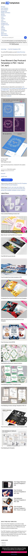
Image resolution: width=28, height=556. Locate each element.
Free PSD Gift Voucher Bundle (8, 256)
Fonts (2, 17)
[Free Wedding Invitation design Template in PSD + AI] (14, 395)
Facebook (3, 15)
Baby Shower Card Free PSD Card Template (11, 235)
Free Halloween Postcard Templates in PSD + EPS (20, 500)
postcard (15, 188)
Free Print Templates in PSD (14, 49)
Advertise (4, 545)
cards (15, 187)
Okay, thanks (14, 552)
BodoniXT (3, 173)
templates (14, 190)
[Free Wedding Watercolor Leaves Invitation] (14, 353)
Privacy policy (14, 554)
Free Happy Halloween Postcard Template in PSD (20, 483)
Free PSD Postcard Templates (11, 185)
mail (23, 187)
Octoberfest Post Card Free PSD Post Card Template (14, 298)
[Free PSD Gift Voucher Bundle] (14, 246)
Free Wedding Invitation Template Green (11, 384)
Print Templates (4, 9)
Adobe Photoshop (21, 52)
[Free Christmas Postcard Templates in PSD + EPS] (7, 493)
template (9, 190)
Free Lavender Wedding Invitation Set (10, 213)
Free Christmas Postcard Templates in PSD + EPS (20, 491)
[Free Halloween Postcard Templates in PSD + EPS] (7, 501)
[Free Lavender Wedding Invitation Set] (14, 203)
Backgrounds (4, 11)
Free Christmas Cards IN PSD (8, 342)
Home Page (3, 49)
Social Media (4, 30)
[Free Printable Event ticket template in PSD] (14, 267)
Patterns (3, 27)
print (24, 188)
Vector (2, 32)
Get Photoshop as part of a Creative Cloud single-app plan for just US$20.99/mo (14, 88)
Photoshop (12, 42)
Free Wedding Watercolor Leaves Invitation (11, 363)
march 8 (3, 188)
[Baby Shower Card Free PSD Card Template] (14, 224)
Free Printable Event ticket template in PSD (11, 277)
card (12, 187)
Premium (3, 29)
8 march (9, 187)
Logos (2, 26)
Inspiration (3, 21)
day (17, 187)
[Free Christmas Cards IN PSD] (14, 332)
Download (7, 180)
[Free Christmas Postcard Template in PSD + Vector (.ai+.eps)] (7, 509)
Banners (3, 14)
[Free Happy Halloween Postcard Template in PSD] (7, 484)
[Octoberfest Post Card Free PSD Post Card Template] (14, 288)
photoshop (7, 188)
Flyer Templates (4, 8)
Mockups (3, 6)
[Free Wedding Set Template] (14, 438)
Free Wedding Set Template (7, 448)
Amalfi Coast (4, 176)
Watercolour (4, 33)
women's (23, 190)
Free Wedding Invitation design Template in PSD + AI (13, 405)
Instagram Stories (5, 24)
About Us (4, 542)
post (12, 188)
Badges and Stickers (5, 12)
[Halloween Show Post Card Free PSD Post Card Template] (14, 309)
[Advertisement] (14, 464)
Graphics (3, 18)
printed (2, 190)
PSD (6, 190)
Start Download (15, 44)
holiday (20, 187)
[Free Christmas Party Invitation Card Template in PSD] (14, 416)
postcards (20, 188)
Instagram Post (4, 23)
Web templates (4, 35)
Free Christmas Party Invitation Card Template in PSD (14, 426)
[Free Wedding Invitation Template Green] (14, 374)
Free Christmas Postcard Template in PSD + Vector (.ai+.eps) (20, 508)
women (18, 190)
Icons (2, 20)
